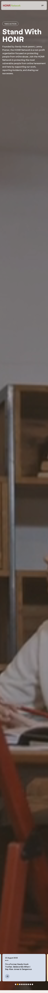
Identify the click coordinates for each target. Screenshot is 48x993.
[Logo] (11, 5)
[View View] (10, 976)
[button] (15, 984)
